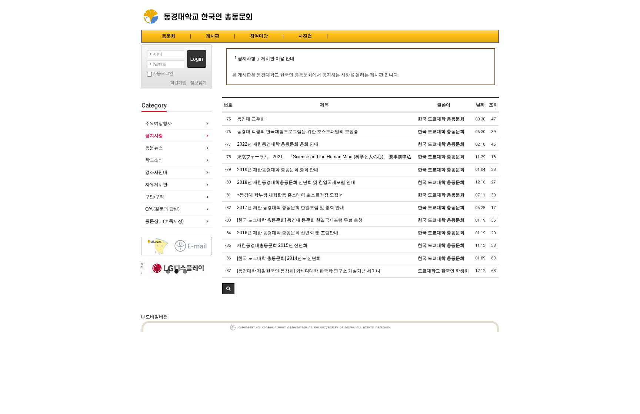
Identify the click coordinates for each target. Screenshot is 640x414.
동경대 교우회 (251, 119)
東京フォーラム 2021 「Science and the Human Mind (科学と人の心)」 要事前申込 (324, 156)
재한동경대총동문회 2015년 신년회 (272, 245)
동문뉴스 (154, 147)
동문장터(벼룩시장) (164, 221)
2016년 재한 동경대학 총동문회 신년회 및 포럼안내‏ (288, 232)
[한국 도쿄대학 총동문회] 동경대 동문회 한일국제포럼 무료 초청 (300, 220)
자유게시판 (156, 184)
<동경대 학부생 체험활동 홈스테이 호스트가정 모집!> (289, 195)
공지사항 (154, 135)
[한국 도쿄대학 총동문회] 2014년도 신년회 (279, 258)
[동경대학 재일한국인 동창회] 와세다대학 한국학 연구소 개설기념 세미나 (308, 271)
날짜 (480, 104)
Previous (147, 268)
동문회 (168, 36)
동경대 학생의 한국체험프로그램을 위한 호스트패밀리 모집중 (297, 131)
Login (196, 59)
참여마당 (259, 36)
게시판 (212, 36)
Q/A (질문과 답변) (162, 209)
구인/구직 (154, 196)
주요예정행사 (158, 123)
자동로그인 (162, 73)
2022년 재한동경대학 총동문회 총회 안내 (278, 144)
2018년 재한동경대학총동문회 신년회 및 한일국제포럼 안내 (296, 182)
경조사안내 (156, 172)
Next (206, 268)
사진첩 (305, 36)
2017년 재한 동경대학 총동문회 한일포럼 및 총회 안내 (290, 207)
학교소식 (154, 160)
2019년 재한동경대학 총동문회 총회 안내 (278, 169)
